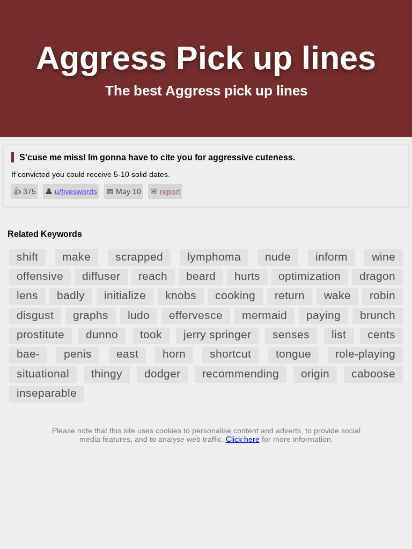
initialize (125, 295)
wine (383, 256)
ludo (139, 315)
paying (323, 315)
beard (201, 276)
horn (174, 353)
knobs (180, 295)
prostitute (40, 334)
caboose (373, 373)
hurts (247, 276)
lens (27, 295)
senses (291, 334)
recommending (240, 373)
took (151, 334)
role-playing (365, 353)
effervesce (196, 315)
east (127, 353)
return (290, 295)
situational (43, 373)
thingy (106, 373)
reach (152, 276)
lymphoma (214, 256)
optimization (309, 276)
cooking (235, 295)
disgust (35, 315)
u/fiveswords (76, 191)
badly (71, 295)
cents (381, 334)
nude (278, 256)
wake (337, 295)
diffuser (101, 276)
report (170, 191)
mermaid (264, 315)
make (76, 256)
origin (315, 373)
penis (78, 353)
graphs (90, 315)
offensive (40, 276)
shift (27, 256)
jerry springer (217, 334)
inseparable (47, 393)
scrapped (139, 256)
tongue (293, 353)
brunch (377, 315)
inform (331, 256)
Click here (243, 439)
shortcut (230, 353)
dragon (377, 276)
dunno (102, 334)
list (339, 334)
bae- (28, 353)
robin (382, 295)
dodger (162, 373)
